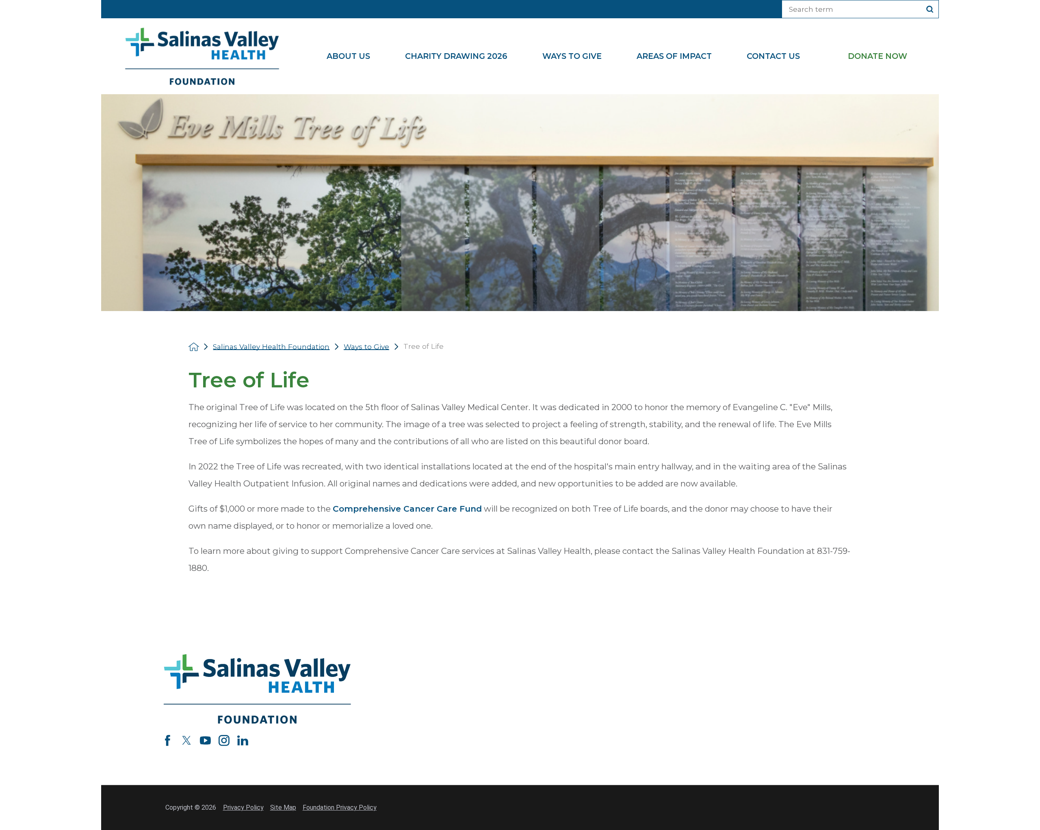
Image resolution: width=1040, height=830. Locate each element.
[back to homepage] (193, 347)
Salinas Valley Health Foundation (271, 346)
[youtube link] (205, 740)
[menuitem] (357, 56)
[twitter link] (186, 740)
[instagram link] (224, 740)
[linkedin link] (242, 740)
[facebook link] (167, 740)
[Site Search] (930, 9)
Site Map (283, 807)
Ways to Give (366, 346)
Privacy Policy (243, 807)
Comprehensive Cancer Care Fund (407, 509)
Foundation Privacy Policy (340, 807)
